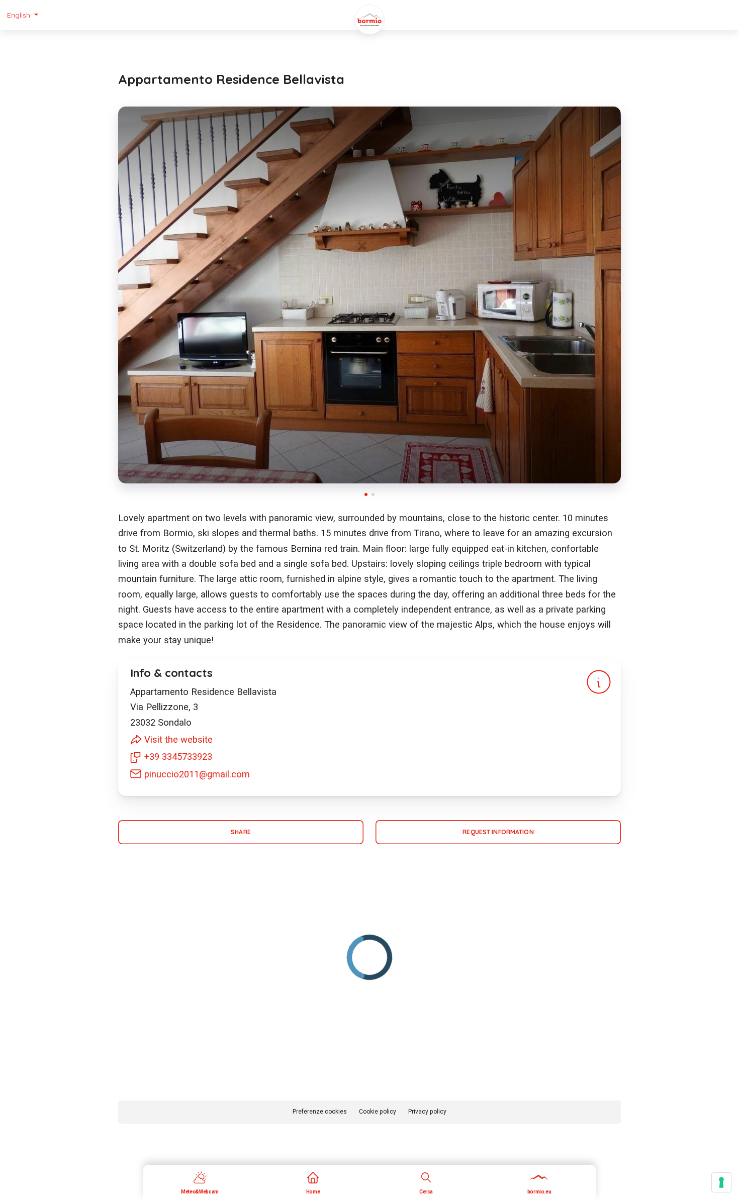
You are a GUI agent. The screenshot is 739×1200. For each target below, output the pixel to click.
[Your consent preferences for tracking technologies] (721, 1182)
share (241, 832)
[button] (22, 15)
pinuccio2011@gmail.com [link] (197, 774)
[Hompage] (369, 20)
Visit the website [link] (178, 739)
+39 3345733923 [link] (178, 756)
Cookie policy (377, 1111)
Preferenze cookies (320, 1111)
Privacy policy (427, 1111)
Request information (498, 832)
